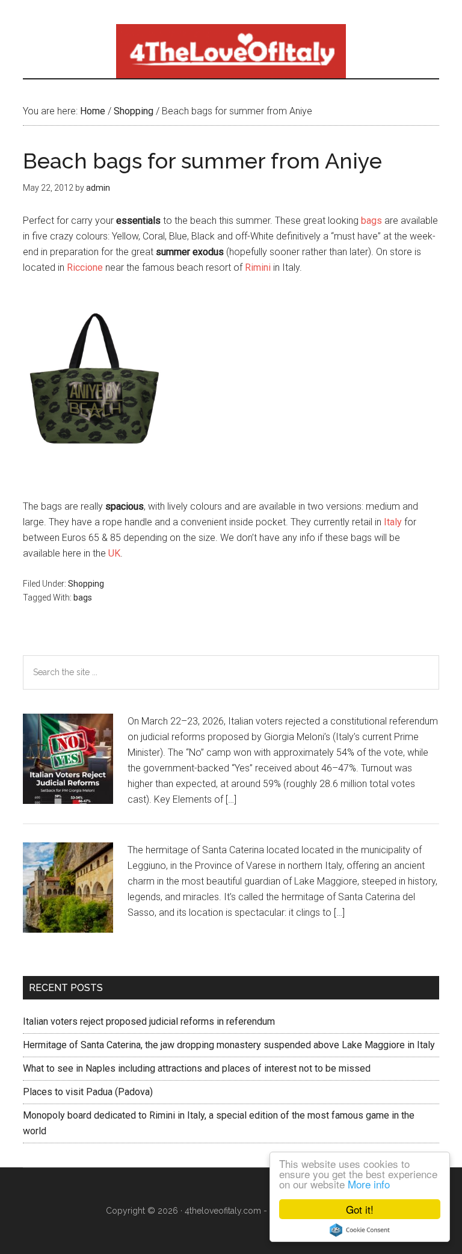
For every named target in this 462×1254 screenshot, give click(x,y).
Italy (393, 522)
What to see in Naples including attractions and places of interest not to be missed (197, 1068)
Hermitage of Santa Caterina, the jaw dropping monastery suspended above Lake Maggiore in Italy (229, 1045)
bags (371, 220)
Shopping (86, 583)
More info (369, 1183)
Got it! (360, 1209)
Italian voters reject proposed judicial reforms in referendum (149, 1021)
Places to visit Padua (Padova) (88, 1092)
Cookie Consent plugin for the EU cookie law (360, 1230)
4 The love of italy (231, 51)
